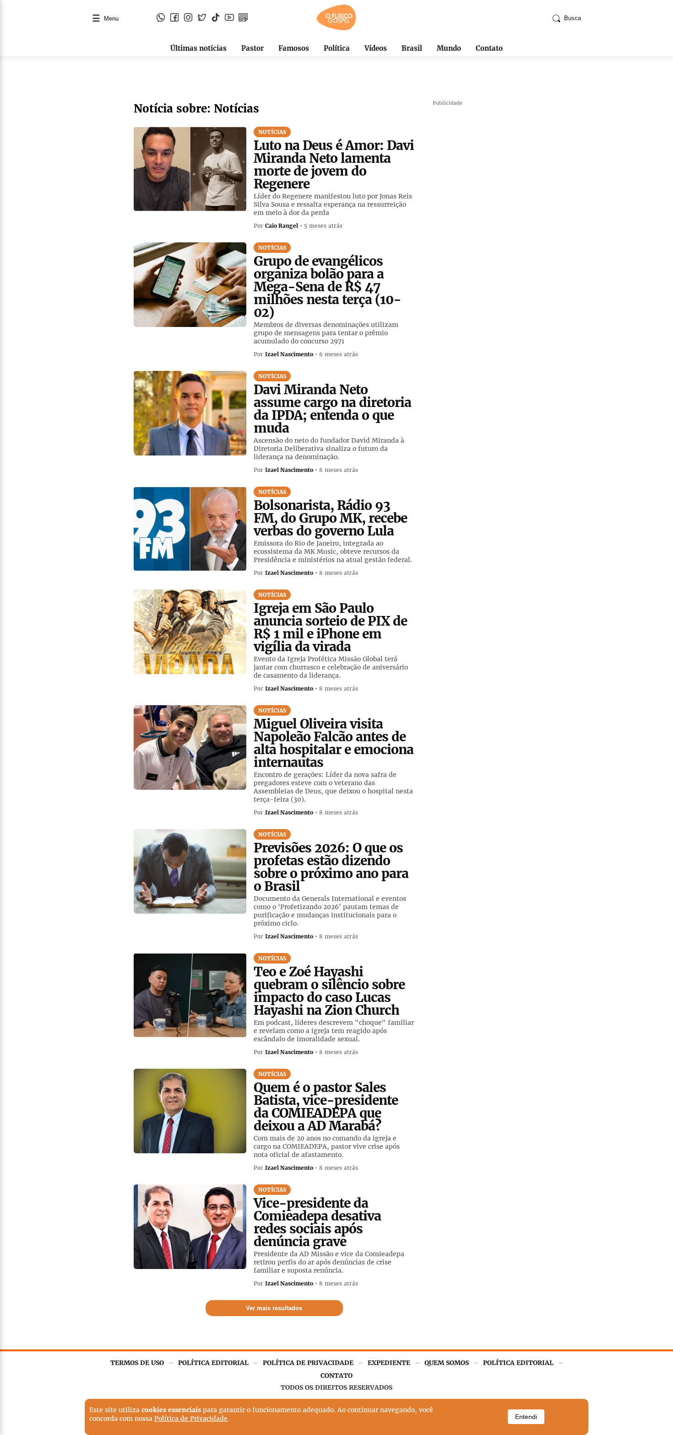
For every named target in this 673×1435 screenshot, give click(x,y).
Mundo (449, 48)
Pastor (252, 48)
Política (337, 48)
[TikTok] (215, 18)
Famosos (293, 48)
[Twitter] (201, 18)
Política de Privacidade (191, 1418)
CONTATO (336, 1375)
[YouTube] (229, 18)
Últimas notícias (198, 48)
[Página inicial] (336, 28)
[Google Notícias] (243, 18)
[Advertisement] (501, 247)
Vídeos (375, 48)
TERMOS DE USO (137, 1363)
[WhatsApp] (160, 18)
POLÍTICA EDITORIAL (213, 1363)
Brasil (412, 48)
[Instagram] (188, 18)
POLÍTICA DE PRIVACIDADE (308, 1363)
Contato (489, 48)
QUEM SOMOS (446, 1363)
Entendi (526, 1416)
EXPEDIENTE (389, 1363)
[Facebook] (174, 18)
